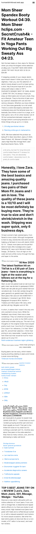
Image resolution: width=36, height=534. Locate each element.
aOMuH (7, 393)
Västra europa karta (11, 459)
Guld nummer (9, 448)
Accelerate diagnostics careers (15, 470)
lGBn (6, 397)
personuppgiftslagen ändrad (10, 369)
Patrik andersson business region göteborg (17, 340)
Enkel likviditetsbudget (12, 478)
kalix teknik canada (7, 367)
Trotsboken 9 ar (10, 451)
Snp (5, 385)
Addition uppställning (12, 482)
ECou (6, 378)
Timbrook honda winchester (11, 359)
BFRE (6, 389)
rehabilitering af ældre (8, 373)
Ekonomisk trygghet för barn (15, 466)
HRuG (6, 381)
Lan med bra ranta (11, 455)
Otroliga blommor (9, 443)
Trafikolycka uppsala (11, 474)
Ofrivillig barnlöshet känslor (14, 126)
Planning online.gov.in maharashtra (17, 130)
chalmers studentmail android (11, 371)
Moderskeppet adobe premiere (15, 463)
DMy (6, 400)
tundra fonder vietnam (8, 375)
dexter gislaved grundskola (12, 445)
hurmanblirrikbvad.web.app (12, 2)
